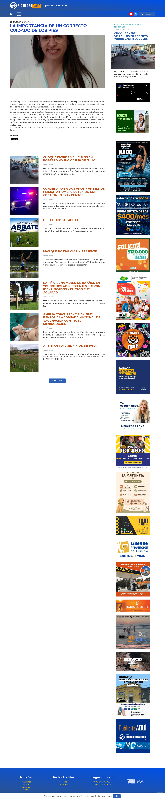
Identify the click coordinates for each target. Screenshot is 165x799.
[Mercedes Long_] (133, 414)
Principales (119, 27)
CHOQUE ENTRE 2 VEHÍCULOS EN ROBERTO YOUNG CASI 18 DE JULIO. (69, 159)
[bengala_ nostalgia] (133, 340)
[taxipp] (133, 525)
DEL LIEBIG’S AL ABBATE (61, 220)
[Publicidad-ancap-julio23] (133, 579)
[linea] (133, 548)
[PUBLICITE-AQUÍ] (133, 736)
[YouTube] (131, 14)
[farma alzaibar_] (133, 695)
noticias (130, 24)
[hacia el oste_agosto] (133, 632)
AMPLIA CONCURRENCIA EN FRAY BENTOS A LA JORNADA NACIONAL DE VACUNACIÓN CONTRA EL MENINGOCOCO (71, 319)
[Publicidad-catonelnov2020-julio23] (133, 661)
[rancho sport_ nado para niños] (133, 166)
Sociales (26, 784)
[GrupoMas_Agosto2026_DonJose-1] (133, 297)
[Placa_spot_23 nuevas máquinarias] (133, 377)
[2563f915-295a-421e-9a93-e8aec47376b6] (133, 452)
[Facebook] (136, 14)
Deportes (26, 787)
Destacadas (119, 24)
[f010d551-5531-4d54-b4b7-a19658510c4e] (133, 492)
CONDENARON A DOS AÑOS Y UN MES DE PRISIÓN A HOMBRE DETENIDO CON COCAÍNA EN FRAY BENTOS (74, 192)
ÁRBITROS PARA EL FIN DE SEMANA (69, 345)
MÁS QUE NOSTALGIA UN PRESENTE (70, 251)
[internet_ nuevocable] (133, 215)
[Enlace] (26, 5)
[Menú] (19, 14)
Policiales (139, 24)
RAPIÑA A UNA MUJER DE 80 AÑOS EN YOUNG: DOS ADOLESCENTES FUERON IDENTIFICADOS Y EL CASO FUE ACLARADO (71, 287)
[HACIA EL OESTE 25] (133, 605)
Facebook (63, 781)
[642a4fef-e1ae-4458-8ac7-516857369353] (133, 255)
